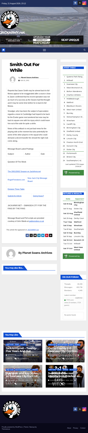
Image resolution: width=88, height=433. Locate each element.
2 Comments (22, 384)
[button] (84, 50)
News (17, 344)
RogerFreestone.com (16, 180)
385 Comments (23, 358)
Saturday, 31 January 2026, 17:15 (20, 380)
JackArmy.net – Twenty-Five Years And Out (21, 350)
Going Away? (38, 196)
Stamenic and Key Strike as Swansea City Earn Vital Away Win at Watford (23, 376)
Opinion (23, 344)
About (69, 428)
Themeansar (6, 429)
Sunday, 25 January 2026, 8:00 (61, 380)
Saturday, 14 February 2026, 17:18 (63, 355)
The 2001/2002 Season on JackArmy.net (24, 171)
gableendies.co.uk (36, 221)
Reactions (73, 369)
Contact (82, 428)
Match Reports (62, 344)
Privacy (75, 428)
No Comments (70, 358)
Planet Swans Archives (29, 77)
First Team (9, 344)
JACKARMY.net (12, 32)
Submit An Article (15, 196)
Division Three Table (16, 189)
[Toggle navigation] (44, 50)
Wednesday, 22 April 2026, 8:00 (19, 355)
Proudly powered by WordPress (12, 427)
